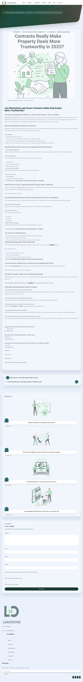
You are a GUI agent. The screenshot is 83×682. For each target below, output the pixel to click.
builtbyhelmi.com (10, 630)
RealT (16, 306)
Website (6, 564)
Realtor (25, 362)
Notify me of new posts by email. (11, 584)
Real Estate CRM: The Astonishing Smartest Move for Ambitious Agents (20, 334)
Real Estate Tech (8, 358)
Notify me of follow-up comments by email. (14, 578)
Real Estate (14, 362)
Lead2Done (31, 283)
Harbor (21, 306)
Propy (19, 187)
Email (6, 556)
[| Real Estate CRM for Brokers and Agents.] (9, 3)
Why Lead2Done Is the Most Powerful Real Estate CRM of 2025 (20, 326)
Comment (7, 533)
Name (6, 548)
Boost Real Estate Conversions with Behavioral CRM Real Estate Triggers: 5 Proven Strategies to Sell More (27, 343)
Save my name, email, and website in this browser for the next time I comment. (21, 572)
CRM (6, 362)
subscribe (6, 673)
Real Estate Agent (20, 362)
